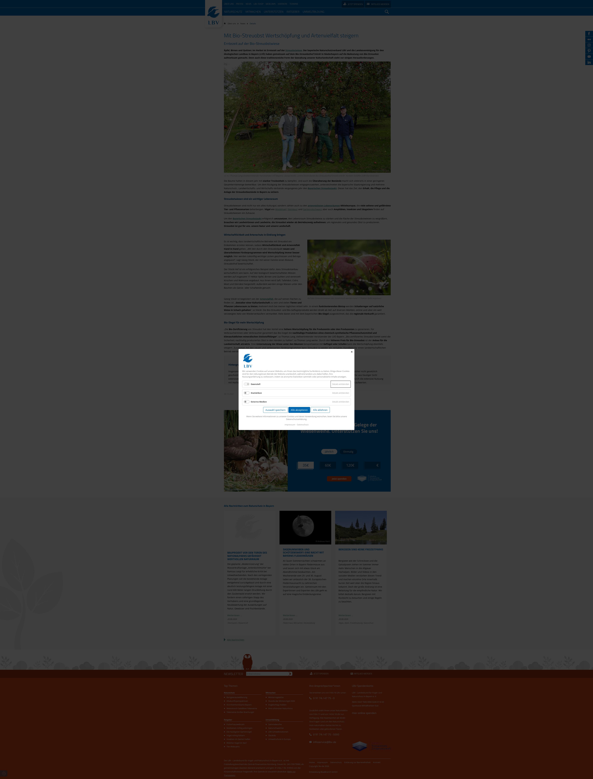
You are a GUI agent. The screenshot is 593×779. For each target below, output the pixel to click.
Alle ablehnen (320, 409)
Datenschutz (303, 424)
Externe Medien (259, 401)
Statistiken (256, 393)
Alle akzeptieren (299, 409)
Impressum (290, 424)
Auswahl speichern (275, 409)
